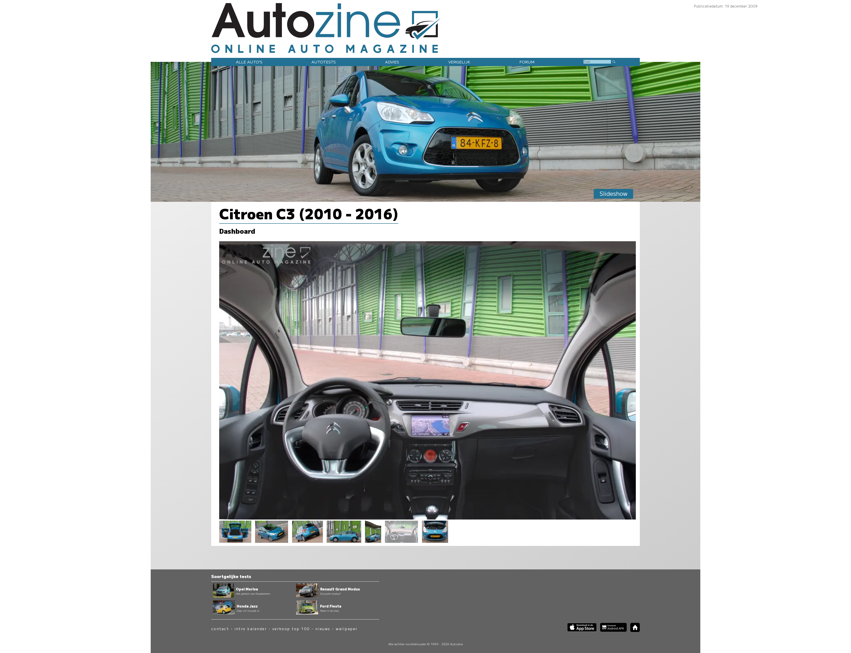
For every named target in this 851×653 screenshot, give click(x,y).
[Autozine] (425, 27)
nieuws (322, 628)
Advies (392, 62)
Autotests (323, 62)
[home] (633, 630)
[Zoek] (613, 61)
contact (220, 628)
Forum (527, 62)
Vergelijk (459, 62)
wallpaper (346, 628)
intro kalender (250, 628)
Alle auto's (249, 62)
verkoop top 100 (291, 628)
